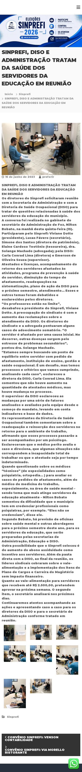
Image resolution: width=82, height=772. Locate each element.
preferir (48, 176)
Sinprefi (24, 94)
